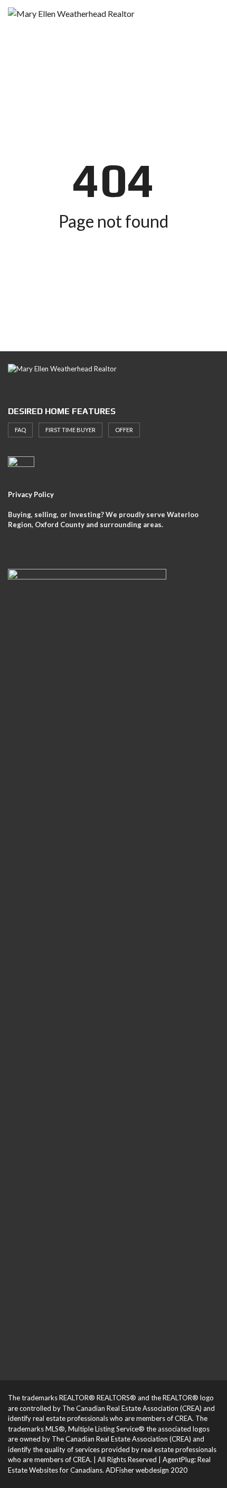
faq (20, 429)
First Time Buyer (70, 429)
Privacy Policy (31, 494)
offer (124, 429)
